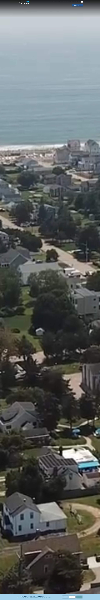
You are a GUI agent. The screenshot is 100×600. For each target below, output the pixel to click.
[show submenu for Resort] (57, 2)
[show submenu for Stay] (62, 2)
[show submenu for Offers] (79, 2)
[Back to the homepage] (23, 3)
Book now (77, 5)
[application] (50, 597)
